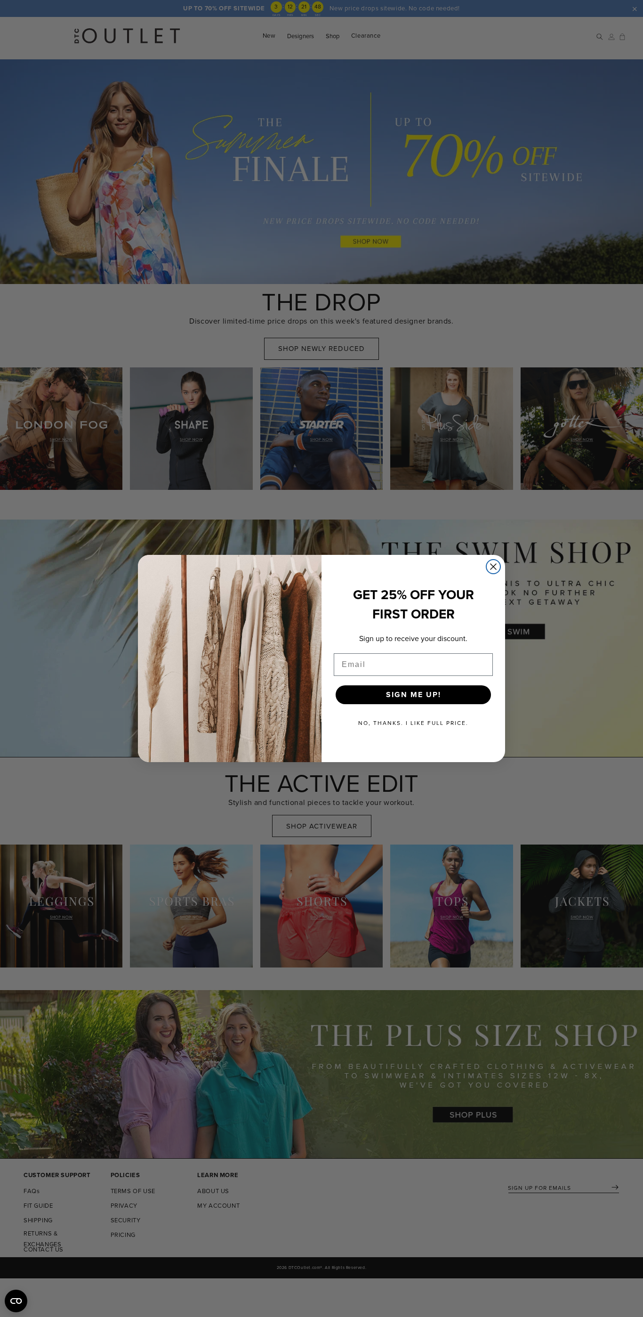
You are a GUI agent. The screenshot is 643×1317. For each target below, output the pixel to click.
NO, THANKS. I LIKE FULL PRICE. (413, 723)
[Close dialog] (493, 567)
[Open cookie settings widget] (16, 1301)
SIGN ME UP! (413, 694)
